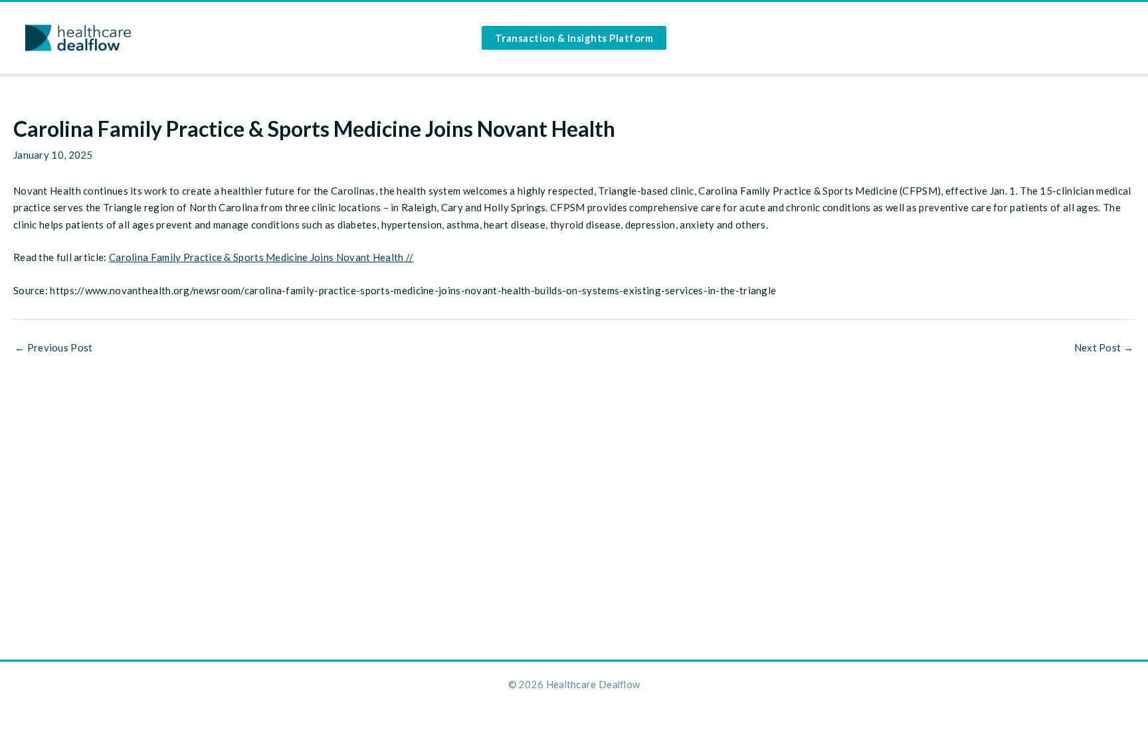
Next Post (1103, 348)
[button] (574, 38)
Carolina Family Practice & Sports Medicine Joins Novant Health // (261, 257)
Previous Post (54, 348)
